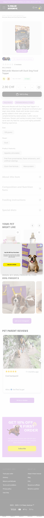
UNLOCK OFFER (11, 264)
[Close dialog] (41, 245)
